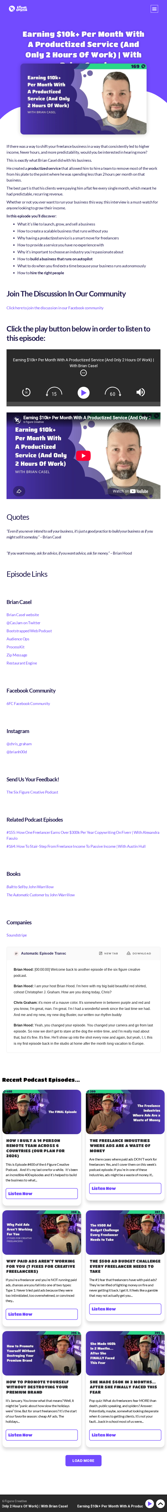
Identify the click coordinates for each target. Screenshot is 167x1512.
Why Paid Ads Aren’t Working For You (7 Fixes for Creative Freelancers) (40, 1266)
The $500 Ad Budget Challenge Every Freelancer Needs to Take (125, 1266)
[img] (83, 373)
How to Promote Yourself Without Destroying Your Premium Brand (37, 1387)
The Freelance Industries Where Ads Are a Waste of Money (120, 1145)
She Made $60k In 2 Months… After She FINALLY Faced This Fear (123, 1387)
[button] (154, 9)
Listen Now (20, 1193)
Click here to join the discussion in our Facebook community (55, 307)
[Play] (150, 1504)
